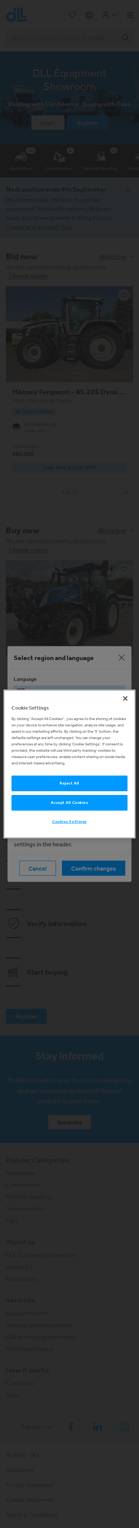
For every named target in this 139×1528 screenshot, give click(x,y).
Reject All (69, 783)
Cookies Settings (69, 821)
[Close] (125, 698)
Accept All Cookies (69, 802)
